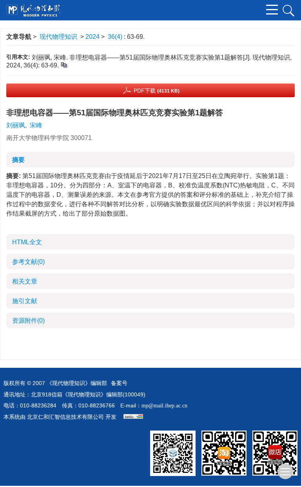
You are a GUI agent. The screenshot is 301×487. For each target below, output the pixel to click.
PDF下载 (157, 90)
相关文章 (24, 281)
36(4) (116, 36)
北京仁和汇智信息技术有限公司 (65, 417)
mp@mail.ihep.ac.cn (164, 406)
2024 (92, 36)
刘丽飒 (15, 125)
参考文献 (28, 261)
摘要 (18, 159)
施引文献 (24, 301)
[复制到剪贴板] (64, 64)
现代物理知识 (58, 36)
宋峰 (36, 125)
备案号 (119, 383)
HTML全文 (27, 242)
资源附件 (28, 320)
